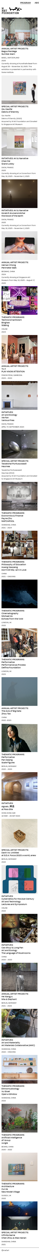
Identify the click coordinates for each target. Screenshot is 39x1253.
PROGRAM (25, 3)
